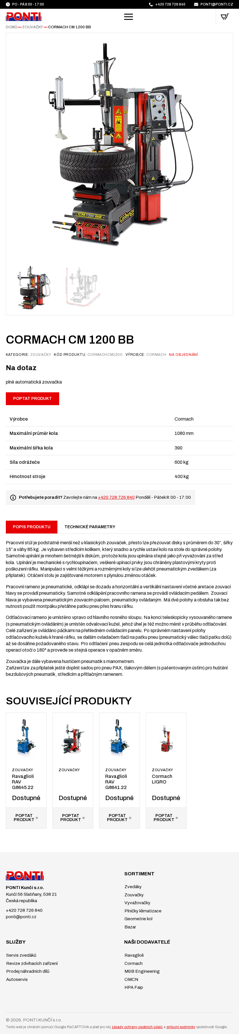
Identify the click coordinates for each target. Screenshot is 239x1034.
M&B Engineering (142, 971)
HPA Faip (133, 987)
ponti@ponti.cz (21, 916)
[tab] (31, 527)
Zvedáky (133, 886)
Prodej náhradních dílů (27, 971)
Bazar (130, 927)
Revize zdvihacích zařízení (31, 963)
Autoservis (16, 979)
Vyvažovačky (137, 902)
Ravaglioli (134, 955)
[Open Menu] (128, 16)
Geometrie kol (138, 918)
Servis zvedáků (20, 955)
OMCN (131, 979)
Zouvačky (32, 27)
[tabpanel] (119, 605)
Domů (11, 27)
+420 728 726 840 (116, 497)
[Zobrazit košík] (225, 17)
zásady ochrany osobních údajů (137, 1027)
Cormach (133, 963)
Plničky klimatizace (142, 911)
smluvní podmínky (180, 1027)
